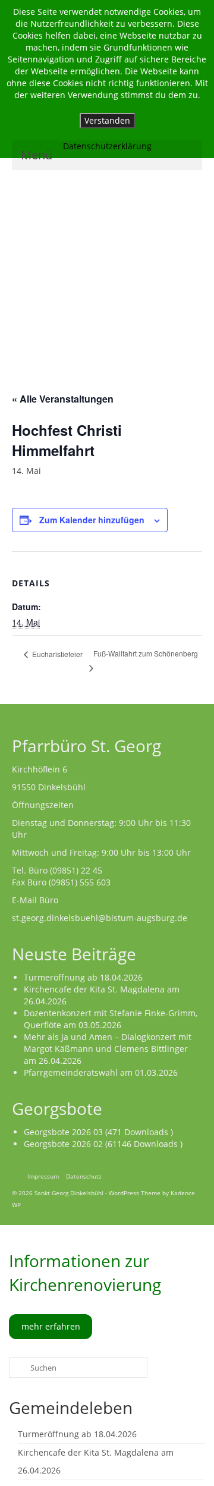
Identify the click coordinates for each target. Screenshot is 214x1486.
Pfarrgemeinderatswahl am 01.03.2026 (101, 1072)
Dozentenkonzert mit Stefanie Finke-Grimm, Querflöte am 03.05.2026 (110, 1019)
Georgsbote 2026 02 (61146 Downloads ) (103, 1143)
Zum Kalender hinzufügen (91, 520)
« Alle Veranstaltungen (63, 399)
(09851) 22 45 (76, 870)
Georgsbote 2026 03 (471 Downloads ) (98, 1132)
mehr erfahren (50, 1326)
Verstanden (107, 120)
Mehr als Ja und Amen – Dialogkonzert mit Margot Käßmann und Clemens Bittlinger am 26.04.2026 (107, 1048)
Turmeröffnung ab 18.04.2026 (83, 977)
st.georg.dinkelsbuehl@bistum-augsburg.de (99, 917)
